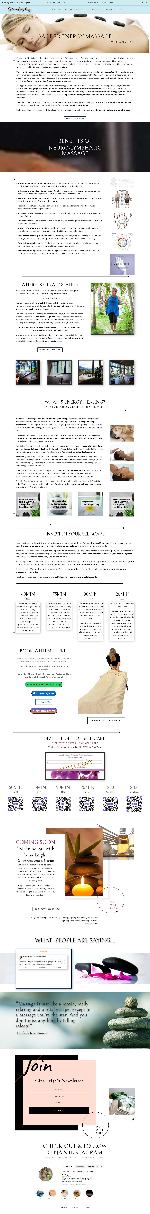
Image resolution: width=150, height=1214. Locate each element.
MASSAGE (69, 10)
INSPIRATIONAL (54, 1158)
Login (111, 3)
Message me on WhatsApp (45, 684)
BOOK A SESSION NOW (50, 350)
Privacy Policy (93, 3)
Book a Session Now (75, 119)
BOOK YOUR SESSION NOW (47, 909)
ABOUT (120, 10)
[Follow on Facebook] (138, 2)
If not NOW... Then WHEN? (106, 720)
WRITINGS (57, 10)
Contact (104, 3)
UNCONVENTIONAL (94, 1158)
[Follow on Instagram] (146, 2)
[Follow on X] (142, 2)
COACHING (108, 10)
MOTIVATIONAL (73, 1158)
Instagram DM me (45, 710)
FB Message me (45, 693)
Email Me (45, 702)
